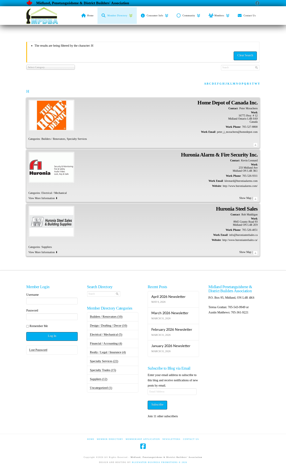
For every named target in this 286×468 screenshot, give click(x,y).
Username (32, 294)
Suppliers (98, 379)
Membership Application (143, 439)
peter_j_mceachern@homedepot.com (237, 131)
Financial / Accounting (106, 343)
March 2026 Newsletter (170, 313)
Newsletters (171, 439)
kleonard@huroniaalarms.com (241, 180)
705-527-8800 (250, 126)
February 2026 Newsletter (171, 329)
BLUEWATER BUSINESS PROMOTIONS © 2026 (159, 462)
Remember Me (39, 326)
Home (90, 439)
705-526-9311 (250, 175)
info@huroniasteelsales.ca (243, 235)
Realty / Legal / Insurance (108, 352)
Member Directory (110, 439)
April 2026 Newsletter (168, 296)
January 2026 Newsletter (170, 346)
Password (32, 310)
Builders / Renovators (106, 316)
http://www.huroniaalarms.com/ (240, 186)
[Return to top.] (255, 144)
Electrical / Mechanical (106, 334)
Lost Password (38, 350)
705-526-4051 (250, 229)
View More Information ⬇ (43, 198)
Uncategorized (101, 387)
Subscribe (157, 404)
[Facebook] (143, 446)
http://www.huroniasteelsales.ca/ (240, 240)
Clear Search (245, 55)
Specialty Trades (103, 370)
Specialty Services (104, 361)
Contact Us (191, 439)
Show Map (245, 198)
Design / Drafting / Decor (108, 325)
